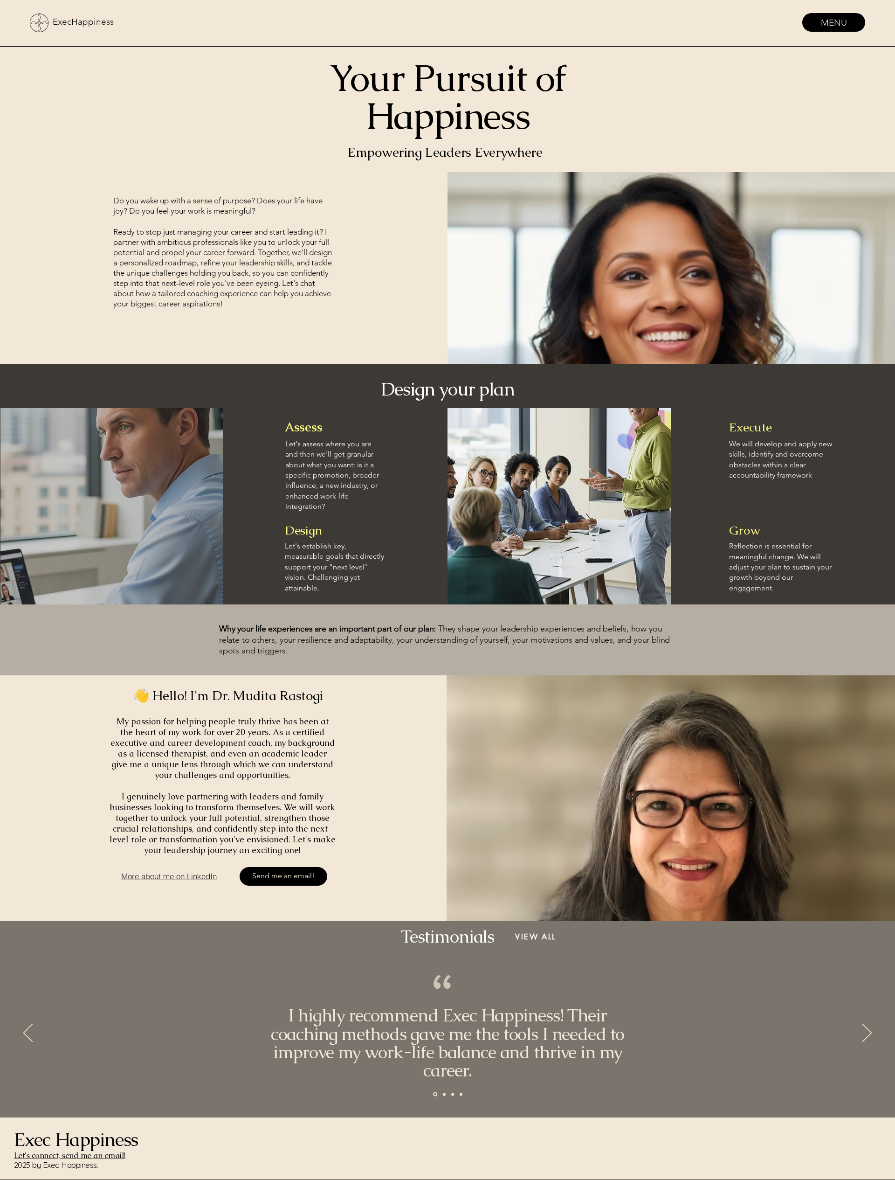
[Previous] (28, 1033)
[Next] (867, 1033)
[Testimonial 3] (434, 1094)
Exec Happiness (76, 1139)
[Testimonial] (452, 1094)
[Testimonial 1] (443, 1094)
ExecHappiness (83, 21)
